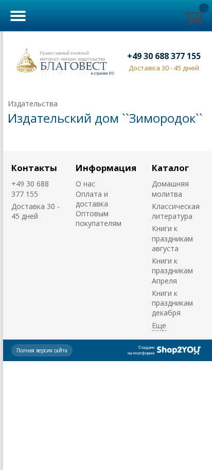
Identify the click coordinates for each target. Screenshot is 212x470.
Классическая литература (176, 211)
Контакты (34, 168)
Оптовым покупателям (98, 218)
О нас (85, 184)
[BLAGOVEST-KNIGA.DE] (63, 61)
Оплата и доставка (92, 199)
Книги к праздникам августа (172, 238)
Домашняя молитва (170, 188)
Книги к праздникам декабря (172, 303)
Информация (106, 168)
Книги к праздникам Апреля (172, 271)
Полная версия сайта (41, 350)
